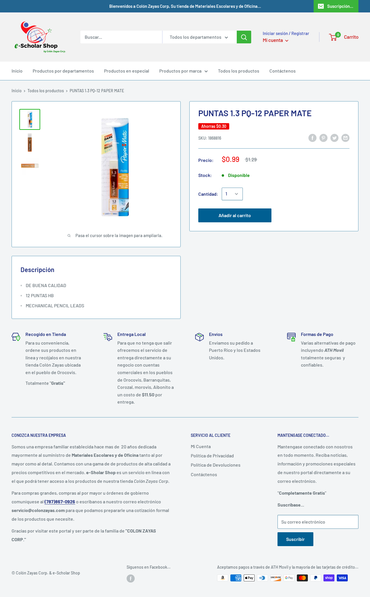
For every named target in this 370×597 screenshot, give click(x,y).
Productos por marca (180, 70)
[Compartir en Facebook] (312, 137)
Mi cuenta (273, 40)
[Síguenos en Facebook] (131, 578)
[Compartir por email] (345, 137)
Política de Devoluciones (215, 464)
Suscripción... (340, 6)
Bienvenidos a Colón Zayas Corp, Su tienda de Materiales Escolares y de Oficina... (185, 6)
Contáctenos (282, 70)
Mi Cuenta (201, 446)
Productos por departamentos (63, 70)
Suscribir (295, 539)
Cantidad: (208, 194)
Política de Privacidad (212, 455)
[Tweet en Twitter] (334, 137)
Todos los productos (238, 70)
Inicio (17, 70)
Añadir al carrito (235, 215)
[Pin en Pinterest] (323, 137)
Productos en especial (126, 70)
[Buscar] (244, 37)
